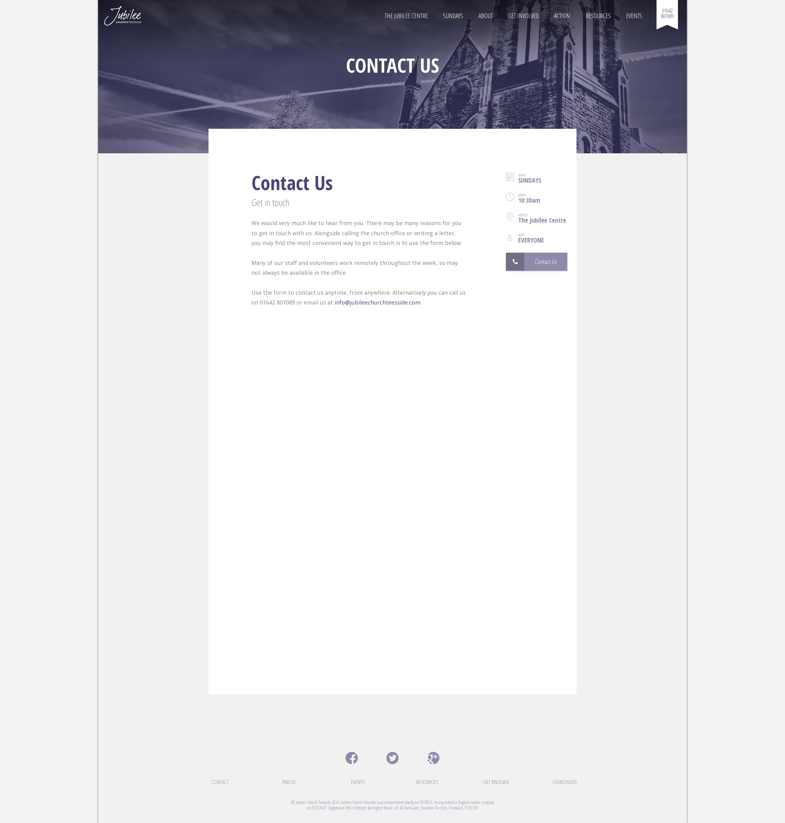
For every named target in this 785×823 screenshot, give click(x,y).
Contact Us (546, 261)
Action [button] (562, 15)
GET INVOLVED (496, 782)
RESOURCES (427, 782)
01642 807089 (667, 13)
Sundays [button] (453, 15)
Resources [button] (598, 15)
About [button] (486, 15)
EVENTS (358, 782)
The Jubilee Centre (406, 15)
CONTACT (220, 782)
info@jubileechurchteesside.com (377, 302)
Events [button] (634, 15)
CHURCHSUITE (565, 782)
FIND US (289, 782)
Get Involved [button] (523, 15)
